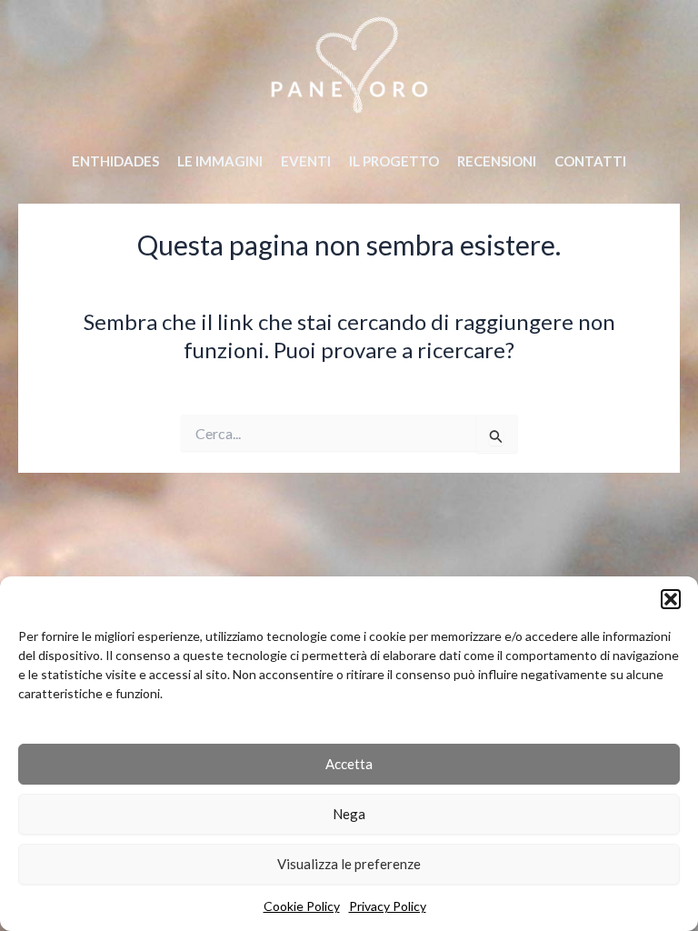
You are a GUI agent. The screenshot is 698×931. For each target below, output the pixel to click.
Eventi (306, 161)
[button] (671, 599)
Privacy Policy (387, 906)
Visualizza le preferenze (349, 864)
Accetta (349, 764)
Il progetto (394, 161)
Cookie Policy (302, 906)
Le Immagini (220, 161)
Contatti (590, 161)
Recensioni (496, 161)
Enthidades (115, 161)
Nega (349, 814)
